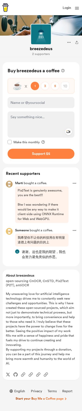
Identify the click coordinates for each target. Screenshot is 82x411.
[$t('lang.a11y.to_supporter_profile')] (17, 251)
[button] (76, 8)
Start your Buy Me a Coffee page (39, 398)
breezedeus (41, 48)
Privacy (36, 391)
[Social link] (23, 374)
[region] (41, 113)
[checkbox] (24, 142)
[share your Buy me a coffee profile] (77, 42)
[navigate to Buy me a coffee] (5, 7)
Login (67, 8)
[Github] (15, 374)
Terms (52, 391)
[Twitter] (8, 374)
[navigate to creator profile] (41, 34)
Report (67, 391)
